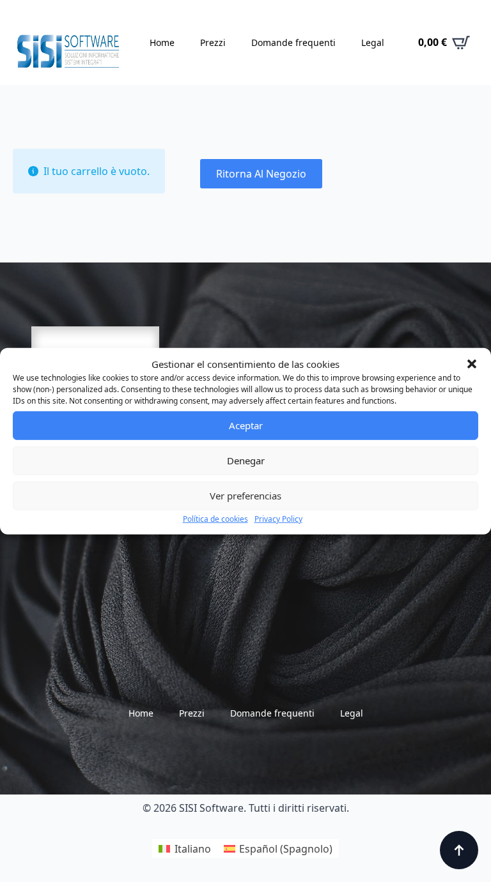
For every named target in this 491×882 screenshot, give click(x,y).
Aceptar (246, 425)
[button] (471, 364)
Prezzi (213, 42)
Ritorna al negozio (261, 174)
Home (162, 42)
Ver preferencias (245, 495)
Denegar (246, 460)
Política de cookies (215, 518)
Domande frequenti (293, 42)
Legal (372, 42)
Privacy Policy (278, 518)
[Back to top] (459, 850)
